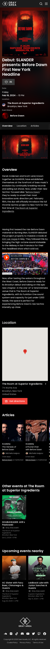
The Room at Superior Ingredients (25, 103)
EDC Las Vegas (9, 239)
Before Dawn (17, 115)
